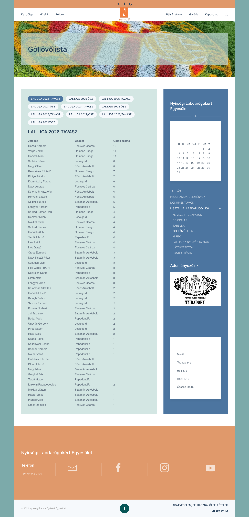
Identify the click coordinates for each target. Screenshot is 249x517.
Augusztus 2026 (194, 139)
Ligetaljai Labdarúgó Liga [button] (190, 208)
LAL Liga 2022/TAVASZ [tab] (117, 114)
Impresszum (219, 511)
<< (178, 139)
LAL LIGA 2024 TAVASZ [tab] (78, 106)
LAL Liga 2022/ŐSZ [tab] (81, 114)
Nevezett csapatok (187, 214)
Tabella (179, 225)
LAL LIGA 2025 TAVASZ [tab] (116, 98)
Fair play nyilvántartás (191, 242)
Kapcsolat (211, 14)
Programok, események (187, 197)
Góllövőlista (183, 231)
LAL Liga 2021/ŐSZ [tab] (43, 122)
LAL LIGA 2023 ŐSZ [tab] (114, 106)
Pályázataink (174, 14)
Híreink (44, 14)
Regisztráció (182, 252)
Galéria (193, 14)
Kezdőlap (27, 14)
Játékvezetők (183, 247)
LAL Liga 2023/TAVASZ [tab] (45, 114)
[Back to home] (124, 14)
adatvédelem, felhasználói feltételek (200, 505)
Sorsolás (180, 220)
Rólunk (60, 14)
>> (209, 139)
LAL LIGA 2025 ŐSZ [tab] (81, 98)
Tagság (175, 191)
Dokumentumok (182, 202)
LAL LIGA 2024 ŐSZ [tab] (43, 106)
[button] (226, 14)
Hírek (177, 236)
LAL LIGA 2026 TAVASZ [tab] (45, 98)
